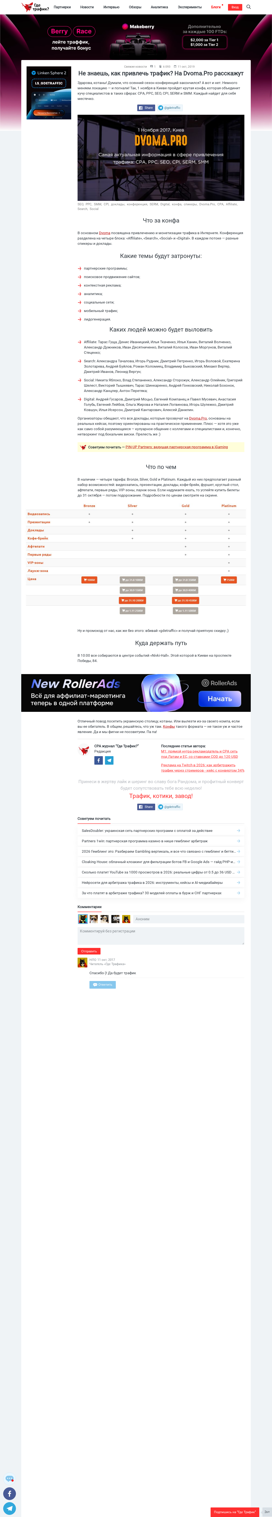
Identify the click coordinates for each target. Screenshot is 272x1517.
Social (94, 209)
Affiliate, (232, 204)
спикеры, (191, 204)
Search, (83, 209)
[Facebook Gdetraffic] (98, 760)
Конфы (169, 726)
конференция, (138, 204)
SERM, (155, 204)
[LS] (49, 92)
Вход (235, 7)
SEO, (81, 204)
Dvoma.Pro (198, 418)
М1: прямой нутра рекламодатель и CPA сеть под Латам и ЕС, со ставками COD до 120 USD (199, 754)
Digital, (165, 204)
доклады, (118, 204)
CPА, (221, 204)
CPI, (107, 204)
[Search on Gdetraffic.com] (248, 7)
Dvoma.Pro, (208, 204)
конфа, (177, 204)
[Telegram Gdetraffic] (109, 760)
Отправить (89, 951)
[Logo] (35, 7)
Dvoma (104, 233)
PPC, (89, 204)
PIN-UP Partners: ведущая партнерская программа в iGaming (177, 447)
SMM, (98, 204)
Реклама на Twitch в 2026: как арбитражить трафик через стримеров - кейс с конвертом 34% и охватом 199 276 (202, 768)
